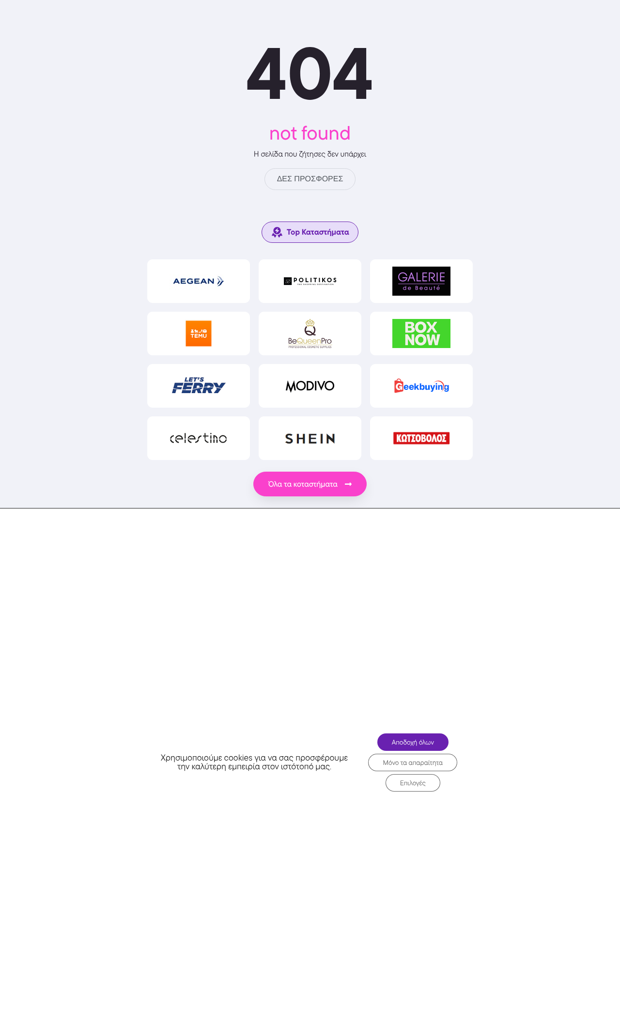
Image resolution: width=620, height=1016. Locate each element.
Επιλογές (413, 783)
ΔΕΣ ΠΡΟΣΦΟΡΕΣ (310, 179)
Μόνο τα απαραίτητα (413, 762)
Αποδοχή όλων (413, 742)
